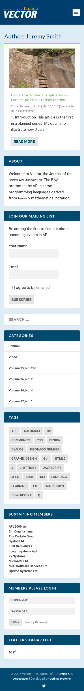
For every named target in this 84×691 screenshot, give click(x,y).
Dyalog (17, 449)
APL (14, 431)
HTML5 (60, 458)
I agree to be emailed (32, 287)
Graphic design (24, 458)
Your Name (18, 246)
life (36, 486)
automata (32, 431)
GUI (45, 458)
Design (54, 440)
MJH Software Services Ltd (28, 566)
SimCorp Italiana (21, 531)
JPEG (15, 477)
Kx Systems (17, 556)
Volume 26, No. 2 (21, 379)
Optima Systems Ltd (23, 571)
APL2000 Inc (18, 526)
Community (20, 440)
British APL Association (25, 180)
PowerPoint (21, 495)
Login (15, 622)
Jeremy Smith (32, 106)
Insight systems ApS (23, 551)
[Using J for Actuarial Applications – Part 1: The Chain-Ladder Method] (42, 68)
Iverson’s (24, 198)
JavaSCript (52, 467)
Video (13, 357)
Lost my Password (36, 622)
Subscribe (21, 299)
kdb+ (30, 477)
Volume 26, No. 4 (21, 390)
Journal (14, 346)
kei (42, 477)
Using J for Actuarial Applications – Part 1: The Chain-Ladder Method (40, 97)
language (59, 477)
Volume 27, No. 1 (21, 401)
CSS (40, 440)
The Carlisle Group (22, 536)
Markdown (55, 486)
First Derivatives (20, 546)
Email (13, 267)
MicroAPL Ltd (18, 561)
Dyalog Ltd (16, 541)
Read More (24, 141)
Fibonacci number (45, 449)
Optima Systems (60, 678)
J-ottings (28, 467)
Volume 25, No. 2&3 (23, 368)
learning (19, 486)
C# (49, 431)
